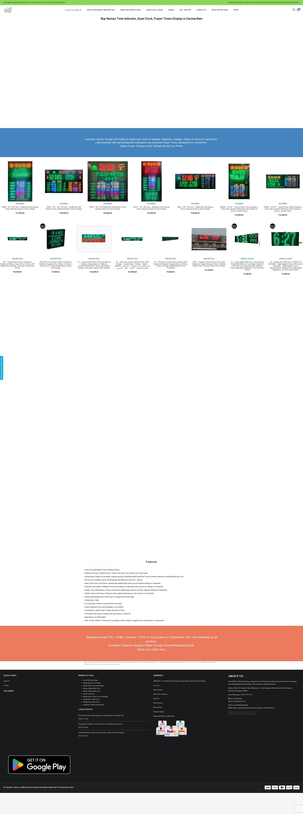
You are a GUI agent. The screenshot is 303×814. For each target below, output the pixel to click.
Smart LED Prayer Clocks (130, 10)
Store (235, 10)
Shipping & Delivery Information (164, 716)
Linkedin (249, 713)
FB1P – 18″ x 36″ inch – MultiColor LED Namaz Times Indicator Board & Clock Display (151, 208)
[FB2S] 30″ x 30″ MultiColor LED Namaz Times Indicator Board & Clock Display (179, 681)
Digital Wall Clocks (154, 10)
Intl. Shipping (185, 10)
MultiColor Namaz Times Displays (101, 10)
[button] (235, 698)
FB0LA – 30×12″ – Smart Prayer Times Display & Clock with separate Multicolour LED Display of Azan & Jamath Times (283, 209)
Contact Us (201, 10)
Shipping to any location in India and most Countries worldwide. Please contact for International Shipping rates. (263, 2)
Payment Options (158, 712)
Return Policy (157, 707)
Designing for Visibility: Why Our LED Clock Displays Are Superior (100, 724)
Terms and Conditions (160, 694)
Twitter (235, 713)
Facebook (230, 713)
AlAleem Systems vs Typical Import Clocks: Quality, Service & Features (101, 732)
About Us (7, 681)
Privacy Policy (158, 703)
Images (171, 10)
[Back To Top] (296, 805)
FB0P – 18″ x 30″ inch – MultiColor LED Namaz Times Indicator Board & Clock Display (20, 208)
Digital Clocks (247, 259)
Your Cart (156, 685)
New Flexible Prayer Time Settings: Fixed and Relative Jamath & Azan (101, 715)
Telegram (254, 713)
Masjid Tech (17, 259)
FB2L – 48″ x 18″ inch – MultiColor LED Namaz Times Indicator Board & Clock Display (195, 208)
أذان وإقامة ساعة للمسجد (73, 10)
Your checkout (158, 690)
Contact (6, 685)
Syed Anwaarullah (41, 787)
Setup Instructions (220, 10)
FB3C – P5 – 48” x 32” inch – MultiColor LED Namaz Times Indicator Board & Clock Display (64, 208)
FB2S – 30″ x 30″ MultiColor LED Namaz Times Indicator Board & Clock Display (107, 208)
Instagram (244, 713)
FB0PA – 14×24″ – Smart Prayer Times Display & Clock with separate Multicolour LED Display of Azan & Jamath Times (239, 209)
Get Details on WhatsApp (1, 368)
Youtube (240, 713)
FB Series (20, 204)
